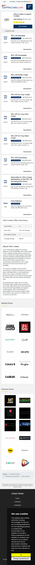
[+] (22, 44)
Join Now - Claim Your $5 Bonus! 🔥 (20, 1)
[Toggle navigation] (29, 7)
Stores (17, 498)
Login (4, 1)
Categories (17, 505)
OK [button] (21, 555)
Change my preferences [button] (21, 559)
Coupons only (9, 31)
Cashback (17, 502)
